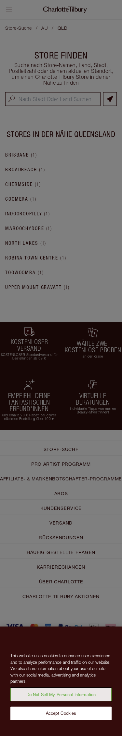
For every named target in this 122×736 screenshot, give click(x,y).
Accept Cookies (61, 713)
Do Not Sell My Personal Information (61, 694)
